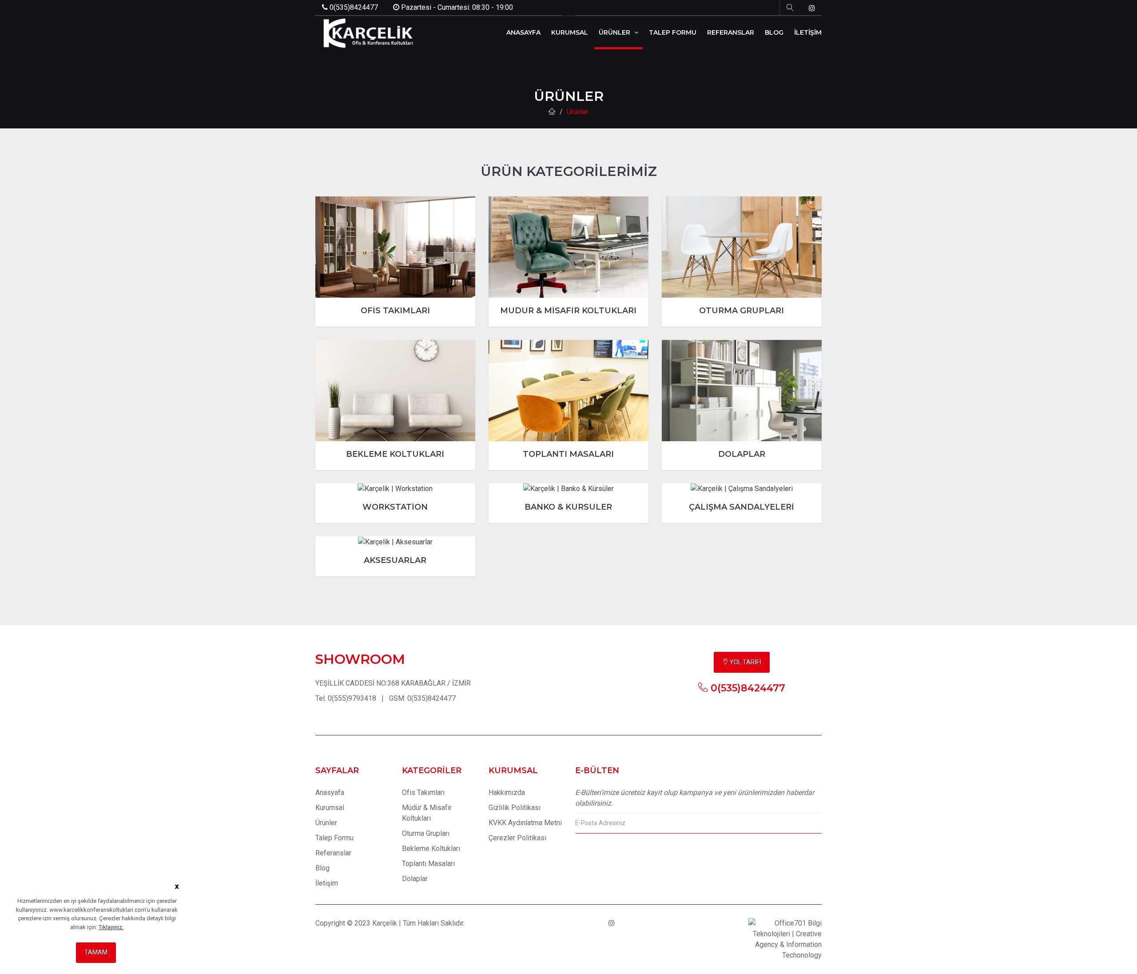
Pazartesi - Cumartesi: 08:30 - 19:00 (456, 7)
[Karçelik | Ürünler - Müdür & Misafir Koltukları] (568, 247)
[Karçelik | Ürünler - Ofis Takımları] (395, 247)
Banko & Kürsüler (568, 507)
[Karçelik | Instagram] (812, 8)
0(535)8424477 (353, 7)
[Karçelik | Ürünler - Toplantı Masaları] (568, 390)
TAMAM (95, 952)
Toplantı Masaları (568, 454)
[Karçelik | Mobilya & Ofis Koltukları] (366, 33)
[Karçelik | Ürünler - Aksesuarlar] (395, 541)
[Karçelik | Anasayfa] (552, 112)
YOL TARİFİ (744, 662)
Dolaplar (741, 454)
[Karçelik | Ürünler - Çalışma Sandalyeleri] (742, 489)
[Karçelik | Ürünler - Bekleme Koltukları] (395, 390)
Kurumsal (329, 807)
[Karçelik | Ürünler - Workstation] (395, 489)
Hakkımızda (507, 792)
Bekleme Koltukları (395, 454)
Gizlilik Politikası (515, 807)
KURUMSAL (569, 32)
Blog (322, 868)
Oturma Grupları (741, 310)
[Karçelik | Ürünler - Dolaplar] (742, 390)
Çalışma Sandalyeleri (741, 507)
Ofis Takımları (395, 310)
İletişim (326, 883)
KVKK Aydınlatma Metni (525, 822)
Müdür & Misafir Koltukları (568, 310)
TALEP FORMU (672, 32)
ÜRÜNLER (615, 32)
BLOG (774, 32)
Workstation (395, 507)
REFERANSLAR (730, 32)
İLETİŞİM (808, 32)
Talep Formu (334, 838)
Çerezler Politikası (517, 838)
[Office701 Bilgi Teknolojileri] (785, 938)
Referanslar (333, 853)
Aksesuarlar (395, 560)
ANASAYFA (523, 32)
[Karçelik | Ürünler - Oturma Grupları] (742, 247)
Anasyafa (329, 792)
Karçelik (384, 923)
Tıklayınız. (111, 927)
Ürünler (577, 112)
